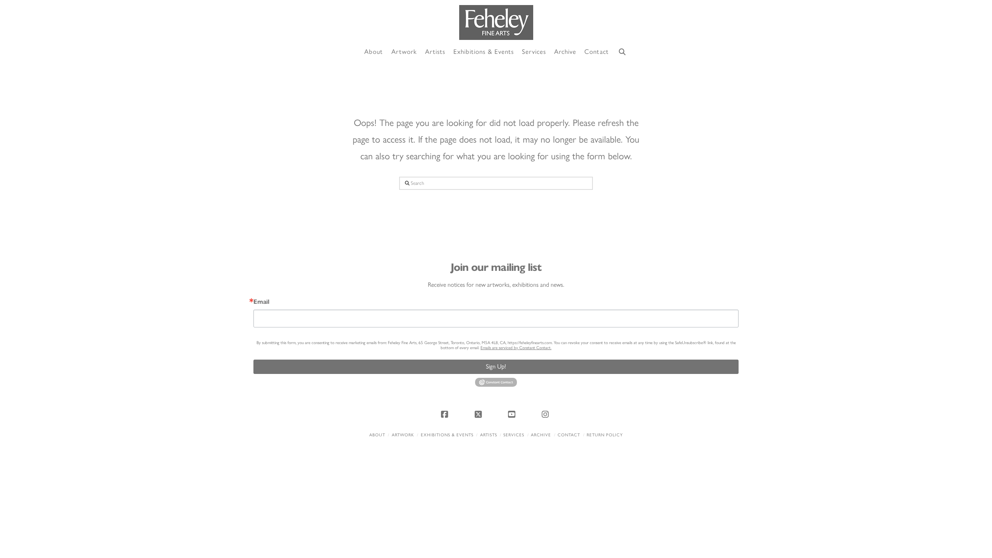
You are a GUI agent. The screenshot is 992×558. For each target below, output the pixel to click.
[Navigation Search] (622, 52)
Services (513, 434)
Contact (569, 434)
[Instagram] (546, 414)
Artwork (403, 434)
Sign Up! (496, 366)
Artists (488, 434)
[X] (479, 414)
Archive (541, 434)
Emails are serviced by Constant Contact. (515, 347)
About (377, 434)
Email (261, 302)
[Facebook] (445, 414)
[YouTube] (512, 414)
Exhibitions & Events (447, 434)
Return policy (605, 434)
